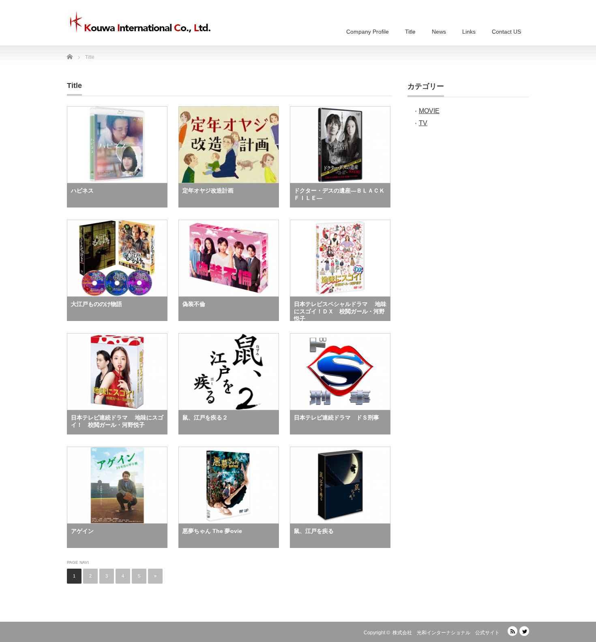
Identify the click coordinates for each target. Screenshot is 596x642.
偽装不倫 (193, 304)
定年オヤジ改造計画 (208, 190)
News (439, 31)
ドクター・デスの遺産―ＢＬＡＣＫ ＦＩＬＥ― (342, 194)
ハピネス (82, 190)
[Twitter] (524, 631)
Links (469, 31)
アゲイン (82, 531)
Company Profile (367, 31)
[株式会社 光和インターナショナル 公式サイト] (140, 22)
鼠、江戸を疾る (314, 531)
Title (410, 31)
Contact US (506, 31)
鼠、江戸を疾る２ (205, 417)
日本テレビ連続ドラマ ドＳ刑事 (336, 417)
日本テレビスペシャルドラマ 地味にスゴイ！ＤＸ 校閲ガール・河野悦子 (340, 311)
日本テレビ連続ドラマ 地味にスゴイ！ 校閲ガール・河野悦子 (117, 421)
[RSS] (512, 631)
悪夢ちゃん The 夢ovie (212, 531)
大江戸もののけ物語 (96, 304)
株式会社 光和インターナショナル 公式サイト (446, 633)
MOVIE (429, 110)
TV (423, 123)
